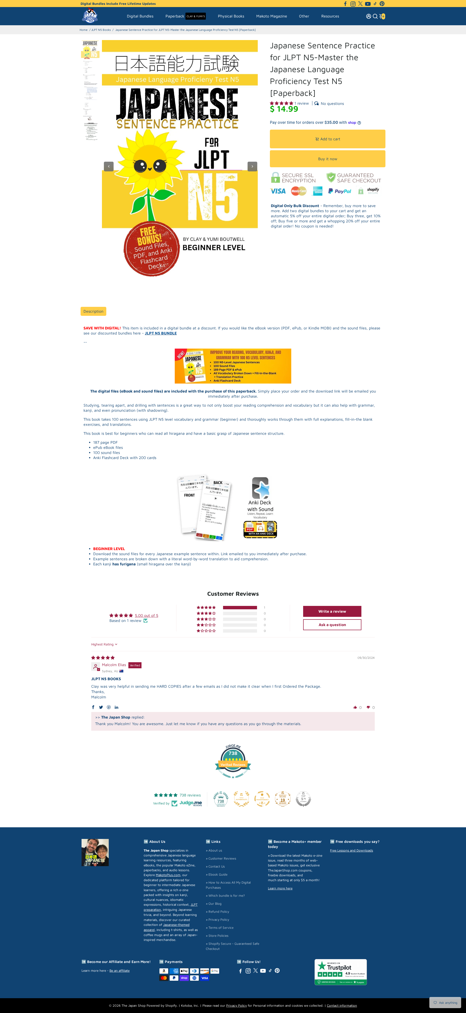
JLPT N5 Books (101, 30)
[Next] (252, 166)
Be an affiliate (119, 970)
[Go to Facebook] (345, 3)
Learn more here (280, 888)
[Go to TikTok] (375, 3)
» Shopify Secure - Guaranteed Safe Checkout (232, 946)
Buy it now (327, 159)
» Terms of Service (219, 927)
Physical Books (231, 16)
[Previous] (109, 166)
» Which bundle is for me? (225, 895)
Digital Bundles (140, 16)
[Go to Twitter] (360, 3)
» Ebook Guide (216, 874)
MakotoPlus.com (168, 875)
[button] (282, 103)
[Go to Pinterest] (382, 3)
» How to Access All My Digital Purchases (228, 884)
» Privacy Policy (217, 919)
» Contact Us (215, 866)
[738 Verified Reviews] (233, 781)
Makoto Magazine (271, 16)
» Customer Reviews (221, 858)
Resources (330, 16)
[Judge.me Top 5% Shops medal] (303, 799)
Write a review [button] (332, 611)
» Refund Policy (217, 911)
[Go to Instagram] (353, 3)
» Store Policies (217, 936)
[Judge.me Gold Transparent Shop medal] (262, 799)
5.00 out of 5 (146, 615)
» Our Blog (214, 903)
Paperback (185, 16)
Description (93, 311)
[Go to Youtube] (368, 3)
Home (84, 30)
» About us (214, 850)
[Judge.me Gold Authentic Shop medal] (241, 799)
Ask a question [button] (332, 624)
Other (304, 16)
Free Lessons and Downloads (351, 850)
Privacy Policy (236, 1005)
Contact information (342, 1005)
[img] (103, 657)
